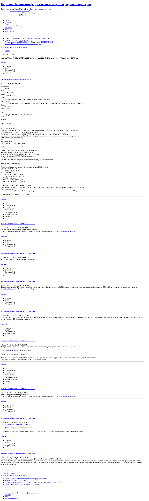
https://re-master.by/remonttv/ (66, 231)
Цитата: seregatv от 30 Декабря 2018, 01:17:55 (16, 424)
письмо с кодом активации (19, 11)
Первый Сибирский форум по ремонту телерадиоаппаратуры (46, 4)
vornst (56, 42)
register (16, 350)
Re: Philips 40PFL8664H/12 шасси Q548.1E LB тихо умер (18, 224)
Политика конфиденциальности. (28, 493)
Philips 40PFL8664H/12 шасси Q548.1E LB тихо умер (16, 79)
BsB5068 (4, 436)
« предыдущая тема (7, 47)
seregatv (3, 199)
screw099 (4, 62)
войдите (31, 9)
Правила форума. (11, 493)
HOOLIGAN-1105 (47, 42)
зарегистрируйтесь (44, 9)
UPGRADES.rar (9, 289)
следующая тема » (21, 47)
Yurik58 (3, 264)
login (9, 350)
